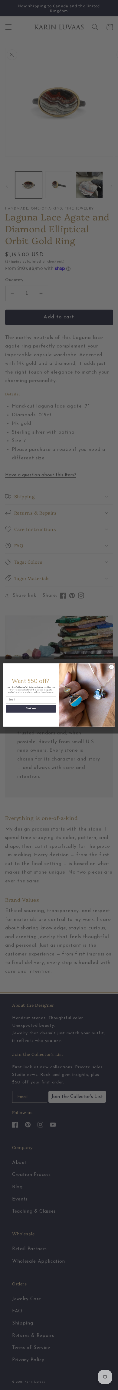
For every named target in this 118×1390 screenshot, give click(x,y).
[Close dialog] (111, 667)
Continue (31, 708)
